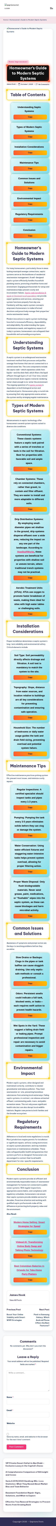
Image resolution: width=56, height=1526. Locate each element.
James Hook (17, 1295)
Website (11, 1423)
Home (5, 20)
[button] (16, 1300)
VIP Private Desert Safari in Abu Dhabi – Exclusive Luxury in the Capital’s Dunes (25, 1464)
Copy (30, 117)
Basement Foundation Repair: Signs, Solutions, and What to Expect (23, 1494)
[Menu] (51, 8)
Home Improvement (18, 62)
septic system (36, 385)
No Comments (43, 84)
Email (10, 1410)
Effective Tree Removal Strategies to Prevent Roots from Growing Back (28, 1503)
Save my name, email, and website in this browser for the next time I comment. (27, 1438)
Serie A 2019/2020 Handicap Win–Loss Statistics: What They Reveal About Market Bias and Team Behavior (27, 1484)
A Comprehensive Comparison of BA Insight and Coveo (27, 1473)
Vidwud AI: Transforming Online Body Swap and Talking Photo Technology (29, 1246)
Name (10, 1397)
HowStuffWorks (25, 551)
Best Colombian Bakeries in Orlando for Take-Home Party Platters (29, 1270)
